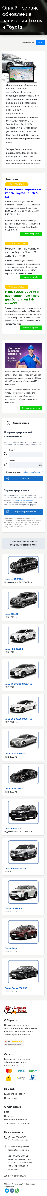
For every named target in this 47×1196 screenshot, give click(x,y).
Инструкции (10, 1098)
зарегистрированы (24, 500)
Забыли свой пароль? (33, 472)
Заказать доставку (31, 408)
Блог (6, 1111)
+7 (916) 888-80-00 (17, 1137)
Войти (40, 42)
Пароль (12, 461)
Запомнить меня (13, 472)
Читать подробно (31, 233)
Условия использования (17, 1123)
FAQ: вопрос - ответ (14, 1093)
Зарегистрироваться (25, 511)
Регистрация (28, 42)
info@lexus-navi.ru (17, 1175)
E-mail (12, 450)
